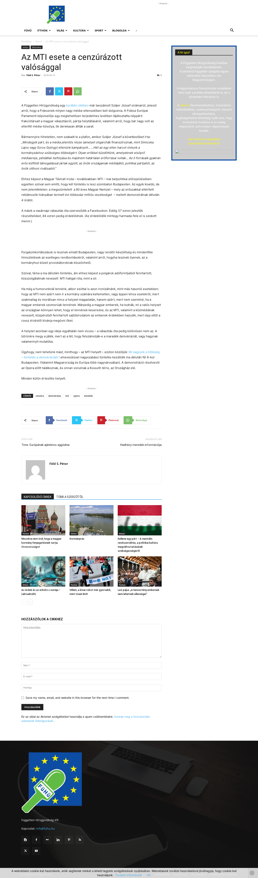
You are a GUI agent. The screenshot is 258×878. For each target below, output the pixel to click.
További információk (128, 875)
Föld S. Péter (33, 75)
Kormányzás (77, 538)
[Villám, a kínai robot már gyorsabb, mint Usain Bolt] (91, 571)
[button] (232, 31)
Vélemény (36, 47)
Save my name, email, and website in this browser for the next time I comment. (77, 697)
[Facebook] (50, 91)
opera (76, 395)
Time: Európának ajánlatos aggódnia (45, 445)
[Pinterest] (68, 91)
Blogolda (119, 30)
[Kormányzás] (91, 520)
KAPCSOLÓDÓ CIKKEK (37, 496)
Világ (60, 30)
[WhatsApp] (78, 91)
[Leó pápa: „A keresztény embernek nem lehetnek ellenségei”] (140, 571)
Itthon (42, 30)
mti (67, 395)
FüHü (28, 30)
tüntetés (88, 395)
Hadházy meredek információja (141, 445)
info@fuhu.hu (45, 828)
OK (149, 875)
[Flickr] (47, 840)
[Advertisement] (163, 15)
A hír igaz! (184, 52)
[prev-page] (23, 602)
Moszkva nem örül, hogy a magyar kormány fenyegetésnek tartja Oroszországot (41, 542)
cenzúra (40, 395)
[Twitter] (59, 91)
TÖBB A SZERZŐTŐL (69, 496)
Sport (99, 30)
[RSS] (80, 840)
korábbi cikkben (77, 105)
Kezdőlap (26, 41)
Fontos (26, 533)
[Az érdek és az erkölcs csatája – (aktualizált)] (43, 571)
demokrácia (54, 395)
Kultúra (79, 30)
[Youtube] (36, 851)
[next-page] (30, 602)
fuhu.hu (185, 105)
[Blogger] (25, 840)
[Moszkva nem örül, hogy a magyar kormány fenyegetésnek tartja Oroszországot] (43, 520)
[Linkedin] (58, 840)
